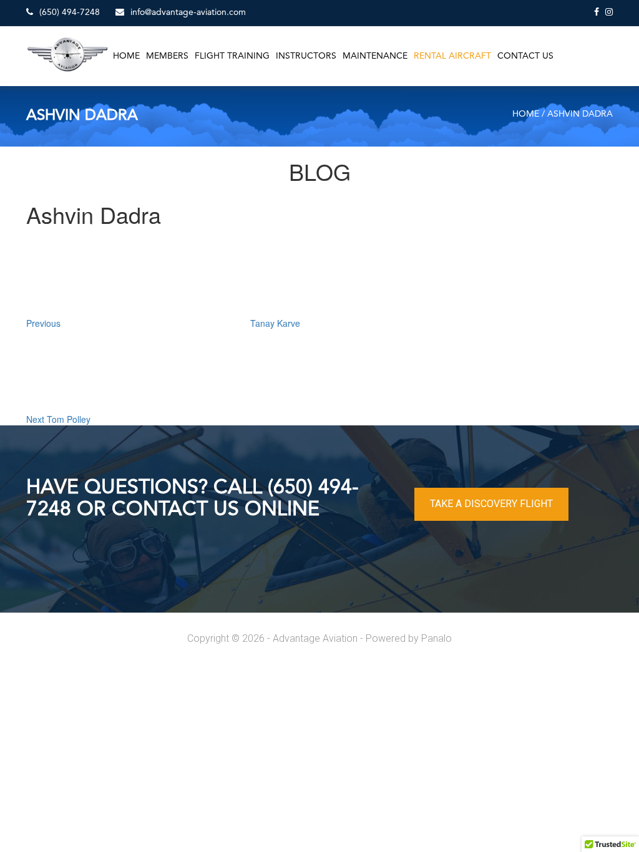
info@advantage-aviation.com (187, 12)
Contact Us (525, 56)
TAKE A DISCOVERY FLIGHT (491, 504)
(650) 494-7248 (68, 12)
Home (126, 56)
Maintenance (375, 56)
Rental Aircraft (452, 56)
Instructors (306, 56)
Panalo (436, 638)
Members (167, 56)
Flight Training (232, 56)
